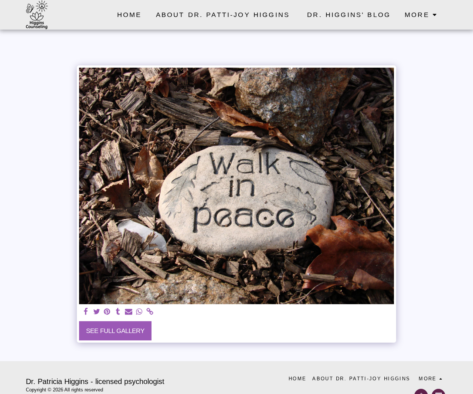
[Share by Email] (128, 312)
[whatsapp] (139, 312)
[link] (150, 312)
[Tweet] (97, 312)
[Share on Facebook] (86, 312)
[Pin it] (107, 312)
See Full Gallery (115, 330)
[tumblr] (118, 312)
